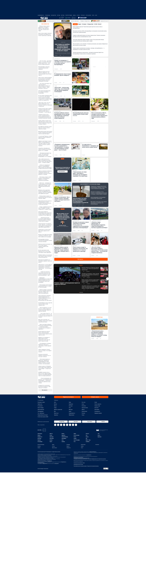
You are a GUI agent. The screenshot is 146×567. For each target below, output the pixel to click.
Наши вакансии (41, 409)
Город (55, 407)
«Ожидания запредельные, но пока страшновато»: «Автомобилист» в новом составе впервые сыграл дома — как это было (62, 147)
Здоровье (56, 415)
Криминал (71, 404)
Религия (83, 413)
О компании (40, 405)
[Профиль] (107, 17)
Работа (83, 409)
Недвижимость (41, 15)
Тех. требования (41, 413)
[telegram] (55, 425)
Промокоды (47, 15)
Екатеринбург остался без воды (90, 184)
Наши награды (41, 407)
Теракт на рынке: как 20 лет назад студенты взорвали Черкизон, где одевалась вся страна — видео (91, 281)
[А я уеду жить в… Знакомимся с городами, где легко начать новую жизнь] (103, 146)
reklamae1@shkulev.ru (92, 451)
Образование (71, 415)
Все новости (45, 24)
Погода (58, 15)
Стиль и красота (98, 404)
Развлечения (84, 411)
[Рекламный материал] (82, 18)
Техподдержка (40, 411)
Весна (55, 405)
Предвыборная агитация (43, 415)
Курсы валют (88, 15)
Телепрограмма (68, 15)
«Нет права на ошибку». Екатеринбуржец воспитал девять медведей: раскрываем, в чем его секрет (62, 47)
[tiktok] (76, 425)
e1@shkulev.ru (50, 461)
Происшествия (85, 407)
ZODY (96, 15)
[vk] (58, 425)
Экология (96, 407)
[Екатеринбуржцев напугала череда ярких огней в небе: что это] (81, 104)
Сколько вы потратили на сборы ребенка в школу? (62, 168)
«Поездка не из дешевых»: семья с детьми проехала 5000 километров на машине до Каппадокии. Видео (90, 274)
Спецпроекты (97, 411)
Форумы (62, 15)
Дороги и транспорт (58, 409)
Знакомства (53, 15)
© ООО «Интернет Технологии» (43, 468)
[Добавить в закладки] (70, 55)
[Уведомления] (105, 17)
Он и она (83, 402)
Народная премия (98, 413)
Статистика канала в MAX (43, 416)
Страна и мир (97, 405)
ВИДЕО (81, 265)
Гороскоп (83, 15)
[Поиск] (102, 17)
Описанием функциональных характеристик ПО (81, 458)
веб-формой (57, 463)
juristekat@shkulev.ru (41, 462)
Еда (55, 411)
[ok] (61, 425)
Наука (70, 411)
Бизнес (55, 404)
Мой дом (70, 409)
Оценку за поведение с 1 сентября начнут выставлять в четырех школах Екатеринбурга (62, 62)
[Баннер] (42, 21)
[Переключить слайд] (107, 278)
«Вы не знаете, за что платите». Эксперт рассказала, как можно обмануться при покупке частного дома (62, 216)
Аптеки (78, 15)
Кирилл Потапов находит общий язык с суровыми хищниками (62, 53)
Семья (83, 415)
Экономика (97, 409)
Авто (55, 402)
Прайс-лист (40, 404)
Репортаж (99, 317)
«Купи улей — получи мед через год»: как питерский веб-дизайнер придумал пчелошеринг (61, 89)
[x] (67, 425)
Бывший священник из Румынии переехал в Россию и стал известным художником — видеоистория (90, 268)
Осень (83, 404)
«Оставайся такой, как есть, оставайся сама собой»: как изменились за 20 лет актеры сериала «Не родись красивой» (91, 287)
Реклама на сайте (41, 402)
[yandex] (73, 425)
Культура (70, 405)
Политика (84, 405)
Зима (70, 402)
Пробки (68, 17)
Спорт (96, 402)
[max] (64, 425)
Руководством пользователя (78, 457)
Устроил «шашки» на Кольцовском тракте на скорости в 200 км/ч (67, 283)
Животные (56, 413)
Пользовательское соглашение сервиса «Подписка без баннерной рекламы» (86, 466)
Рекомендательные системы (78, 464)
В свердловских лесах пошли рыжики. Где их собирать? (62, 74)
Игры (93, 15)
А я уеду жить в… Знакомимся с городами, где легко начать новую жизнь (90, 146)
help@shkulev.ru (45, 463)
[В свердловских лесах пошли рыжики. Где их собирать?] (80, 77)
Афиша (74, 15)
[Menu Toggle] (38, 17)
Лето (70, 407)
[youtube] (70, 425)
